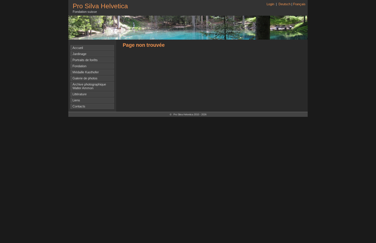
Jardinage (79, 54)
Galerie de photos (84, 78)
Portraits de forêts (85, 60)
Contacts (78, 106)
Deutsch (284, 4)
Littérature (79, 94)
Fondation (79, 66)
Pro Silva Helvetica (100, 6)
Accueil (77, 48)
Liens (76, 100)
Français (299, 4)
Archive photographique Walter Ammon (89, 86)
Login (271, 4)
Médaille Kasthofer (85, 72)
